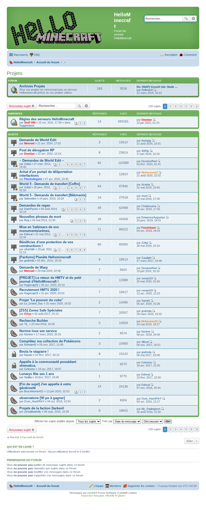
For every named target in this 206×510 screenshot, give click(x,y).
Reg (26, 220)
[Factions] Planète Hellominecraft (45, 257)
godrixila (29, 260)
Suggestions (26, 125)
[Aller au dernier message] (154, 119)
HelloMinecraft (23, 485)
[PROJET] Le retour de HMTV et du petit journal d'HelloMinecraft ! (50, 279)
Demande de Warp (33, 267)
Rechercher (186, 19)
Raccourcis (21, 54)
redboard (146, 89)
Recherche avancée (193, 19)
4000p (145, 150)
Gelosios (29, 368)
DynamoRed (149, 161)
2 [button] (170, 106)
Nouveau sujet (20, 106)
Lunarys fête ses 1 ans (36, 374)
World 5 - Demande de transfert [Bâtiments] (52, 195)
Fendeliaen (148, 227)
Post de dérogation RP (37, 150)
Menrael (29, 143)
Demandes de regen (34, 205)
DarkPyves (31, 208)
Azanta (145, 184)
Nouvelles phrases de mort (40, 217)
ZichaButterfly (32, 411)
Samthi (145, 300)
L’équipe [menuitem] (99, 485)
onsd (144, 195)
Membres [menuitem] (115, 485)
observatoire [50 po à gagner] (42, 398)
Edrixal (28, 234)
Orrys (27, 313)
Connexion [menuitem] (190, 54)
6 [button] (191, 106)
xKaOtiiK (29, 249)
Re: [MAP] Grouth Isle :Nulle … (157, 86)
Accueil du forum (47, 485)
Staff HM (29, 122)
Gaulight (146, 257)
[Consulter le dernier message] (154, 89)
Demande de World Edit (37, 140)
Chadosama (148, 206)
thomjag (146, 140)
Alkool (145, 341)
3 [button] (175, 106)
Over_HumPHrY (34, 401)
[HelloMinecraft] (61, 28)
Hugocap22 (31, 284)
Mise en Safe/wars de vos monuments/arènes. (39, 229)
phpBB (91, 492)
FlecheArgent (33, 178)
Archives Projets (32, 86)
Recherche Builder (33, 321)
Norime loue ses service (38, 331)
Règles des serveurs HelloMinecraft (46, 119)
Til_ (26, 324)
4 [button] (181, 106)
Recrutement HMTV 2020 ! (39, 290)
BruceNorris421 (33, 391)
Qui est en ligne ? (20, 446)
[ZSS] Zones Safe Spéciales (40, 310)
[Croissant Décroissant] (153, 421)
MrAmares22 (149, 172)
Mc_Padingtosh (150, 408)
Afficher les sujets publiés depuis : (55, 421)
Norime (28, 334)
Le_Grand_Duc (33, 303)
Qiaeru (121, 495)
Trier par (107, 421)
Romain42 (30, 344)
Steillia (28, 377)
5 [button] (186, 106)
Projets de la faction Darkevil (41, 408)
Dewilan (146, 119)
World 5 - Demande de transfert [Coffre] (49, 184)
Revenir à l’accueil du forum (26, 437)
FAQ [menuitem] (37, 54)
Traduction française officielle (97, 495)
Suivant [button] (196, 106)
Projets (14, 73)
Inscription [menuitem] (171, 54)
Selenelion (30, 198)
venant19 (147, 278)
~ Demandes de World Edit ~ (41, 160)
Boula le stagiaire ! (33, 351)
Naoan (28, 354)
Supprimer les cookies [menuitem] (141, 485)
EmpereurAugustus (153, 217)
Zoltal (27, 163)
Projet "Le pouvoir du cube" (41, 300)
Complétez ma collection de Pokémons (49, 341)
